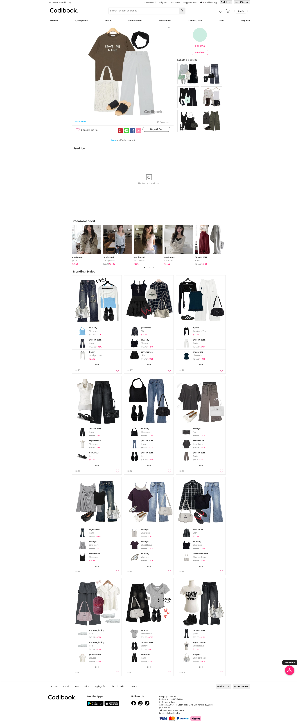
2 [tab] (149, 267)
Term (76, 686)
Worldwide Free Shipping (60, 2)
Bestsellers (165, 20)
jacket (74, 260)
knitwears (168, 260)
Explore (245, 20)
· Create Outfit (150, 2)
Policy (86, 686)
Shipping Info (99, 686)
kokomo (200, 46)
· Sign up (163, 2)
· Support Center (190, 2)
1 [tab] (144, 267)
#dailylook (80, 121)
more (97, 364)
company (133, 686)
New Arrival (135, 20)
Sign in (114, 140)
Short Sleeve (139, 260)
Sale (221, 20)
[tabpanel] (87, 244)
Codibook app (211, 2)
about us (55, 686)
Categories (81, 20)
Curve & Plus (195, 20)
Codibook (64, 10)
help (122, 686)
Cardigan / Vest (109, 260)
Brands (54, 20)
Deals (108, 20)
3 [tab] (153, 267)
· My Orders (175, 2)
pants (197, 260)
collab (112, 686)
